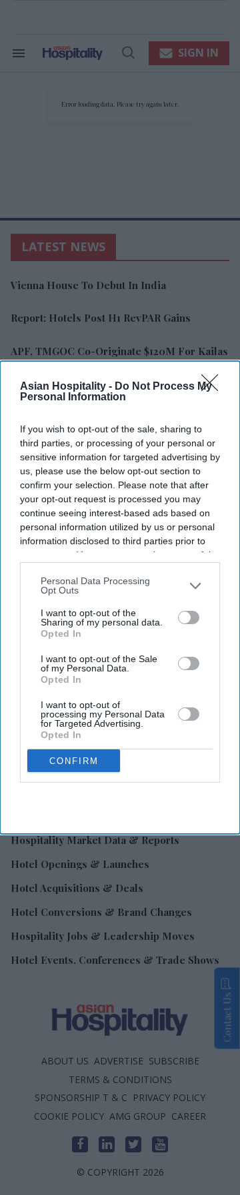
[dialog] (120, 597)
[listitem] (120, 585)
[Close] (214, 387)
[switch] (188, 617)
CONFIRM (74, 761)
